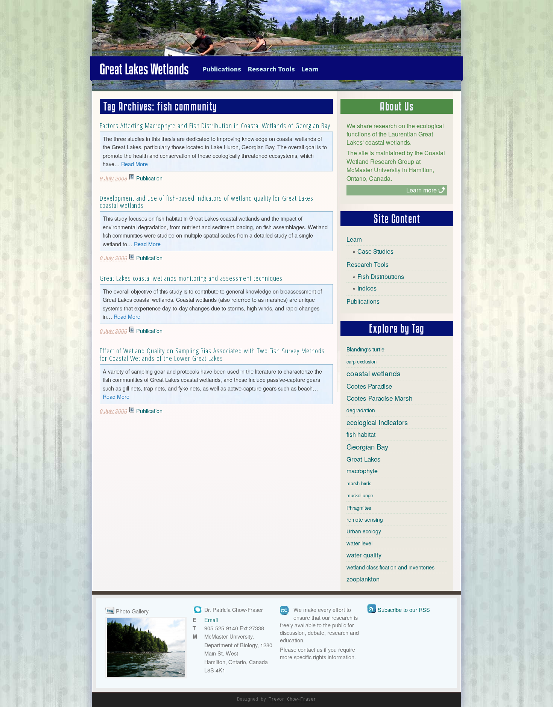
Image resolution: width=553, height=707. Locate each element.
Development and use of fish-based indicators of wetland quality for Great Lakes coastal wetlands (206, 201)
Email (211, 620)
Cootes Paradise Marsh (379, 398)
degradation (360, 410)
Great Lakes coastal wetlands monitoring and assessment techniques (191, 278)
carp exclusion (361, 361)
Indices (367, 288)
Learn (310, 69)
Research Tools (271, 69)
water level (359, 543)
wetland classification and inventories (390, 567)
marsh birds (358, 483)
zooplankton (363, 578)
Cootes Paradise (369, 386)
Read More (134, 164)
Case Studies (375, 251)
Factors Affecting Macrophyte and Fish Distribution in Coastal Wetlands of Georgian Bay (215, 125)
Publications (221, 69)
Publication (149, 178)
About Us (397, 106)
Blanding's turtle (365, 349)
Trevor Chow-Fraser (292, 699)
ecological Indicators (377, 422)
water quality (363, 554)
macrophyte (362, 470)
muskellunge (359, 495)
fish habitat (360, 434)
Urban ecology (363, 531)
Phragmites (358, 507)
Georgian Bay (367, 446)
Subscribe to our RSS (404, 609)
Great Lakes (363, 458)
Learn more (421, 190)
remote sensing (364, 519)
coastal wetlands (373, 373)
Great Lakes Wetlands (144, 69)
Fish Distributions (380, 276)
